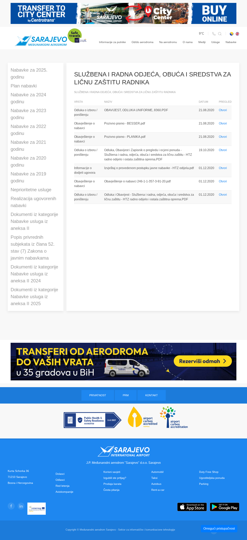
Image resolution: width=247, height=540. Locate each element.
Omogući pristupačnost (219, 528)
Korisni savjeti (111, 471)
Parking (203, 483)
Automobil (157, 471)
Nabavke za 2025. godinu (29, 73)
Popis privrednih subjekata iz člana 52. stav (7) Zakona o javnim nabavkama (33, 247)
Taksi (154, 477)
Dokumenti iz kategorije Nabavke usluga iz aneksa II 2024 (34, 273)
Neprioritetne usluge (31, 189)
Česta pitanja (111, 489)
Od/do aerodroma (142, 42)
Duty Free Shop (208, 471)
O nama (188, 42)
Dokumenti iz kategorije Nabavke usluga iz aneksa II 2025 (34, 296)
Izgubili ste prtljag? (114, 477)
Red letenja (62, 485)
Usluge (215, 42)
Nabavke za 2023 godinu (28, 114)
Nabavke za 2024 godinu (28, 98)
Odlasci (60, 479)
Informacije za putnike (112, 42)
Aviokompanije (64, 491)
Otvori (223, 110)
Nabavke (231, 42)
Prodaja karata (112, 483)
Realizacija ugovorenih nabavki (33, 202)
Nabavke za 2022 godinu (28, 130)
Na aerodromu (168, 42)
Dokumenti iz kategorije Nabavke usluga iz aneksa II (34, 221)
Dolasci (60, 473)
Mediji (202, 42)
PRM (126, 395)
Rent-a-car (157, 489)
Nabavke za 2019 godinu (28, 177)
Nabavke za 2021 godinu (28, 146)
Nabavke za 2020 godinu (28, 161)
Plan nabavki (24, 85)
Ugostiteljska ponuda (212, 477)
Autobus (156, 483)
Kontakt (151, 395)
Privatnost (97, 395)
